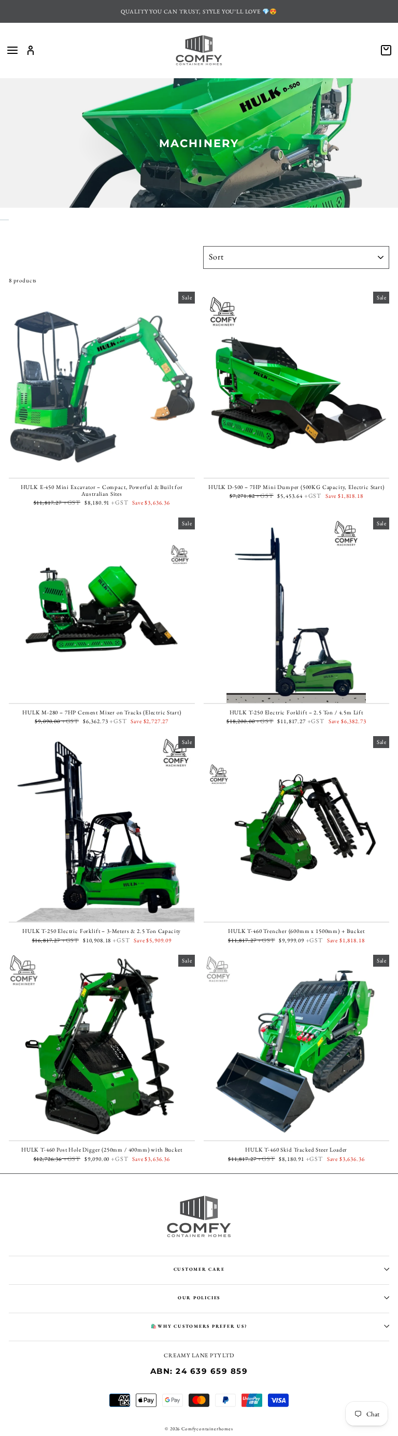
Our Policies (199, 1298)
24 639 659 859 (212, 1371)
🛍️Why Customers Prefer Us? (199, 1326)
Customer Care (199, 1269)
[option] (199, 11)
